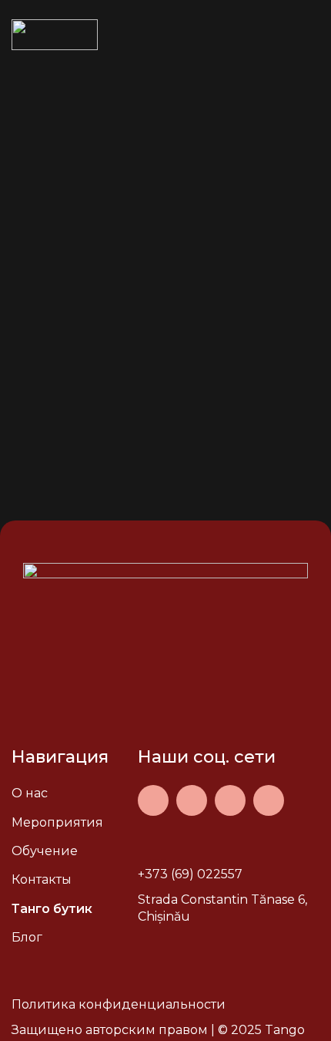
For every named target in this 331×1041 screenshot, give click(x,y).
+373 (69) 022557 (190, 874)
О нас (30, 793)
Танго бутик (52, 908)
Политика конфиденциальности (119, 1004)
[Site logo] (55, 33)
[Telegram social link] (268, 800)
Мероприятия (57, 822)
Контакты (42, 879)
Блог (27, 937)
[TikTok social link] (230, 800)
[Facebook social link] (153, 800)
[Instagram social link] (191, 800)
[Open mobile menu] (313, 34)
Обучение (45, 851)
